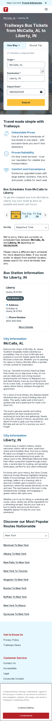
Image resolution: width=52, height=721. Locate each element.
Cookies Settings (26, 707)
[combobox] (26, 65)
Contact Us (9, 663)
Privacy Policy (11, 639)
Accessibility (10, 668)
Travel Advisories (32, 2)
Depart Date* (14, 86)
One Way (12, 45)
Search (26, 102)
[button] (7, 215)
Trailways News (12, 645)
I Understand (26, 715)
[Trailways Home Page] (5, 9)
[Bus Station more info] (21, 298)
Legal (6, 673)
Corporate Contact (13, 678)
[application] (26, 307)
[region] (26, 702)
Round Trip (36, 45)
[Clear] (42, 65)
